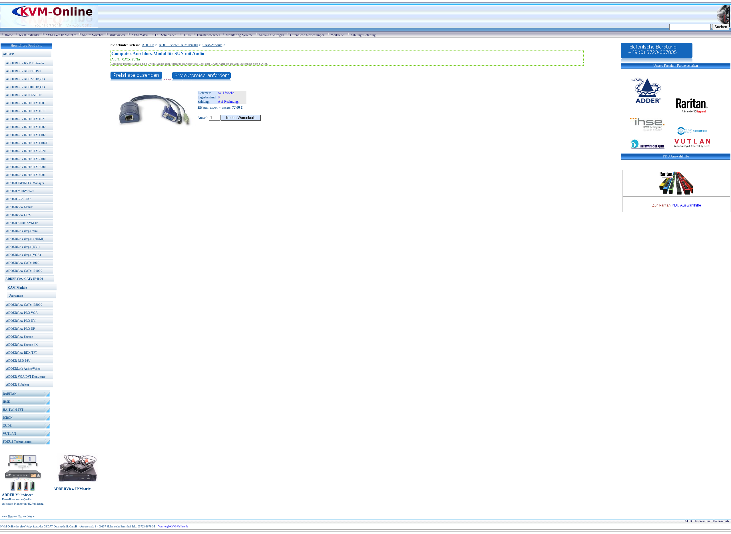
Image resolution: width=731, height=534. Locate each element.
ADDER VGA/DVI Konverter (25, 376)
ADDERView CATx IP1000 (24, 270)
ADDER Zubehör (17, 384)
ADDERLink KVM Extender (25, 63)
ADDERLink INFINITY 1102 (26, 135)
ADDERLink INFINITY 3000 (26, 167)
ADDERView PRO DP (20, 328)
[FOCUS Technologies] (687, 134)
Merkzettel (338, 35)
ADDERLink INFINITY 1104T (27, 143)
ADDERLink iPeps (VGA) (23, 254)
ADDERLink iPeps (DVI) (23, 246)
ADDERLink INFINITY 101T (26, 111)
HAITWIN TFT (13, 409)
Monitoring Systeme (239, 35)
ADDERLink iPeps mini (22, 230)
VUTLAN (9, 433)
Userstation (16, 295)
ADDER (8, 54)
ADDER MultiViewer (20, 191)
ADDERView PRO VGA (22, 312)
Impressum (702, 521)
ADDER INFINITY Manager (25, 183)
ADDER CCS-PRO (18, 199)
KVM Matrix (139, 35)
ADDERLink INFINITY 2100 (26, 159)
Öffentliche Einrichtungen (307, 35)
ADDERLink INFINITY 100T (26, 103)
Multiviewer (117, 35)
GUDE (7, 425)
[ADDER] (642, 105)
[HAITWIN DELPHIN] (642, 151)
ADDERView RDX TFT (21, 352)
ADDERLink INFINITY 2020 (26, 151)
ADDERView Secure (19, 336)
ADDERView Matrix (19, 207)
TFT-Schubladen (165, 35)
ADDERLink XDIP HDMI (23, 71)
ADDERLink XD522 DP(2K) (25, 79)
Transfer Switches (208, 35)
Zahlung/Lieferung (363, 35)
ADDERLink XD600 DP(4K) (25, 87)
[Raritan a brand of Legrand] (687, 105)
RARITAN (10, 393)
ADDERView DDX (18, 215)
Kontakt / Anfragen (271, 35)
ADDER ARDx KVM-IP (22, 222)
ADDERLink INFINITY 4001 (26, 175)
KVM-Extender (29, 35)
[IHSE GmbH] (642, 134)
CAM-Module (17, 287)
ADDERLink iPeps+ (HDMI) (25, 238)
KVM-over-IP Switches (60, 35)
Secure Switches (92, 35)
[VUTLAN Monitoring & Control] (687, 151)
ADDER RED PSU (18, 360)
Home (9, 35)
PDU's (186, 35)
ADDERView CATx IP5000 (24, 304)
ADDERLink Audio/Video (23, 368)
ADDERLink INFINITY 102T (26, 119)
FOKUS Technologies (17, 441)
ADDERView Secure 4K (22, 344)
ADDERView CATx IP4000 (24, 278)
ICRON (8, 417)
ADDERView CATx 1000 (22, 262)
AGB (688, 521)
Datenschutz (721, 521)
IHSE (6, 401)
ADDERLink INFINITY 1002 (26, 127)
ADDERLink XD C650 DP (23, 95)
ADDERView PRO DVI (21, 320)
